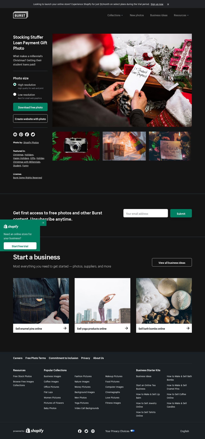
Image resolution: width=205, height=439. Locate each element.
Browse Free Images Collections (23, 383)
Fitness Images (113, 402)
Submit (181, 213)
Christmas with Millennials (26, 161)
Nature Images (82, 381)
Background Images (85, 392)
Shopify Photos (31, 142)
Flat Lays (48, 392)
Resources (180, 15)
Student (17, 165)
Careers (17, 357)
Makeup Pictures (113, 376)
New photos (137, 15)
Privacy (85, 357)
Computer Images (114, 386)
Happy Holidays (21, 158)
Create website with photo (30, 118)
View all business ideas (172, 262)
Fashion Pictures (83, 376)
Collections (113, 15)
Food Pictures (112, 381)
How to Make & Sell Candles (177, 404)
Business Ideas (143, 376)
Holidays (29, 154)
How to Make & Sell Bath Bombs (179, 377)
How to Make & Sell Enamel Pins (177, 386)
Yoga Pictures (82, 402)
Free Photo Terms (35, 357)
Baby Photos (50, 408)
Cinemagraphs (112, 392)
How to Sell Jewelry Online (146, 404)
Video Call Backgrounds (87, 408)
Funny (25, 165)
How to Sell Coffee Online (176, 395)
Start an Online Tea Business (146, 386)
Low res (90, 157)
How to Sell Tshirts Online (146, 413)
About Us (98, 357)
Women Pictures (52, 397)
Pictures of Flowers (54, 402)
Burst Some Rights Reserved (27, 177)
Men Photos (81, 397)
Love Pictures (112, 397)
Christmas (18, 154)
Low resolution (26, 94)
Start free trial (20, 246)
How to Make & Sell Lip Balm (148, 395)
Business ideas (159, 15)
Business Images (52, 376)
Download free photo (30, 107)
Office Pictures (51, 386)
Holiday (40, 158)
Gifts (32, 158)
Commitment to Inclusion (63, 357)
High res (77, 157)
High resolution (27, 84)
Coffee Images (51, 381)
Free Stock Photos (22, 376)
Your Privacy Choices (117, 431)
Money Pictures (82, 386)
